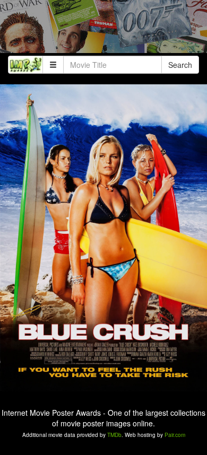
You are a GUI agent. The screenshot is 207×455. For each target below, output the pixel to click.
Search (180, 64)
